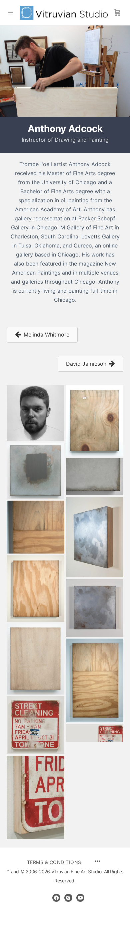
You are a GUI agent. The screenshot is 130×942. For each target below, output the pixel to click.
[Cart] (117, 12)
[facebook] (56, 898)
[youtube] (80, 898)
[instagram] (68, 898)
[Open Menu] (11, 12)
